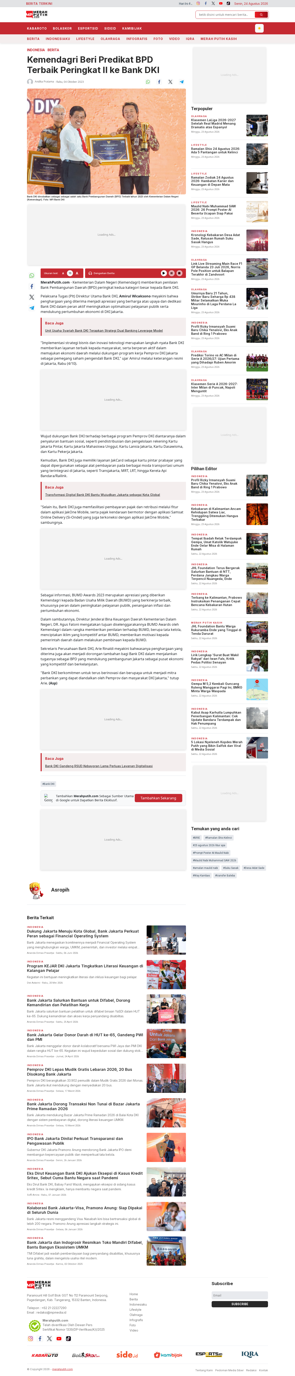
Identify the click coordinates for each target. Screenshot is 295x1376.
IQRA (190, 39)
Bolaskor (62, 28)
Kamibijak (132, 28)
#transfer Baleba (225, 875)
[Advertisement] (106, 235)
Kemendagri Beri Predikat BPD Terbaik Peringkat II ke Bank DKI (93, 64)
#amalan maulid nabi (205, 868)
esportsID (88, 28)
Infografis (137, 39)
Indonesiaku (58, 39)
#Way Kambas (201, 875)
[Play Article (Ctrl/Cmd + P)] (164, 273)
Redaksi (251, 1370)
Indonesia (36, 50)
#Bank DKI (48, 784)
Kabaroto (37, 28)
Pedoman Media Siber (229, 1370)
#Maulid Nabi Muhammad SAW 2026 (214, 860)
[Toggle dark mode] (259, 28)
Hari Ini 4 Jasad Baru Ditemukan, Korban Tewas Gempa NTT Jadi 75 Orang (174, 3)
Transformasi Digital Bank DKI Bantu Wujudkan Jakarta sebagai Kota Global (102, 495)
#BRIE (196, 837)
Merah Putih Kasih (219, 39)
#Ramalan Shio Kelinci (218, 837)
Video (174, 39)
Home (134, 1294)
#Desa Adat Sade (254, 868)
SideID (110, 28)
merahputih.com (62, 1369)
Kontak (263, 1370)
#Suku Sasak (230, 868)
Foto (158, 39)
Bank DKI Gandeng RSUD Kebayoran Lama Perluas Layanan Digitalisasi (99, 766)
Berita (33, 39)
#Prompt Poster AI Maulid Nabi (211, 852)
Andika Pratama (44, 81)
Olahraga (110, 39)
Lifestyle (85, 39)
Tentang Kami (204, 1370)
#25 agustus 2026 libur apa (209, 845)
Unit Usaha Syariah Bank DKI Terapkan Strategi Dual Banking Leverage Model (104, 330)
